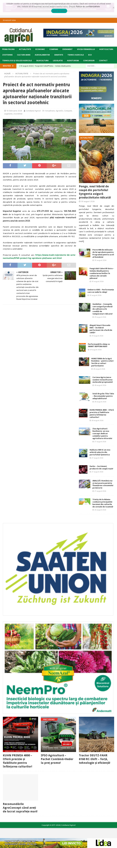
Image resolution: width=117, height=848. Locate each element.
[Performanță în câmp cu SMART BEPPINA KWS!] (82, 347)
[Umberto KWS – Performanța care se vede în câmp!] (82, 293)
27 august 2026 (100, 441)
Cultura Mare (23, 54)
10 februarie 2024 (14, 110)
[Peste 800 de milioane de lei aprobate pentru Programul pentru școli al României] (84, 253)
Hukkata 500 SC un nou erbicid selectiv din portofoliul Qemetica (100, 452)
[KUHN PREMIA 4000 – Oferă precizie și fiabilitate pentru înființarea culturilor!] (83, 413)
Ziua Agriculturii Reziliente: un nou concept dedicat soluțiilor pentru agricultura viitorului (102, 433)
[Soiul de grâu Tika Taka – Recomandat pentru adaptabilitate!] (84, 397)
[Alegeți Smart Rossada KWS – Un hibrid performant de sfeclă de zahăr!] (83, 328)
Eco (90, 54)
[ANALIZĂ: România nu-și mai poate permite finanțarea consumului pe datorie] (84, 484)
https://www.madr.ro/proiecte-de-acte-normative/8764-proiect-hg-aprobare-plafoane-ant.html (39, 256)
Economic (40, 49)
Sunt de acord (59, 11)
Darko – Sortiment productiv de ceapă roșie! (101, 467)
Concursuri (89, 60)
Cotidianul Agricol (33, 110)
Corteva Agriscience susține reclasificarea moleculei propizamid (102, 379)
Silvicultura (42, 60)
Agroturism (73, 60)
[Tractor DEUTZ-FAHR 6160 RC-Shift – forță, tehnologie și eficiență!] (96, 734)
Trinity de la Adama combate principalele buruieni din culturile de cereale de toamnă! (102, 503)
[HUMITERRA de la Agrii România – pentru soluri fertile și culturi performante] (84, 362)
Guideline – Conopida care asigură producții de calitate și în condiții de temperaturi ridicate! (102, 309)
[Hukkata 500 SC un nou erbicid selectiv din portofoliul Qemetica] (83, 453)
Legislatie (58, 60)
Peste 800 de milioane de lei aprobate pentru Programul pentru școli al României (103, 253)
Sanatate (58, 54)
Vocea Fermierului (86, 49)
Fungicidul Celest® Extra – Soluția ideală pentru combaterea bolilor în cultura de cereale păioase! (102, 273)
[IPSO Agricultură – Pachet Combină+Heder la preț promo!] (58, 734)
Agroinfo (59, 110)
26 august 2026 (100, 510)
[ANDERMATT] (58, 712)
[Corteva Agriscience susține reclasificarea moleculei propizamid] (84, 380)
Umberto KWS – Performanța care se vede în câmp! (100, 291)
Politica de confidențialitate (88, 6)
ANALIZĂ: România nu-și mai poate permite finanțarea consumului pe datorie (102, 484)
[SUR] (58, 613)
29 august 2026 (100, 317)
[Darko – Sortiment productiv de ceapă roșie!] (83, 469)
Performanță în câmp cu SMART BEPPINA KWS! (99, 345)
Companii (53, 49)
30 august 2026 (88, 201)
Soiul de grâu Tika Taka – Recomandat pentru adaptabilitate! (103, 396)
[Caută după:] (100, 65)
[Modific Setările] (113, 7)
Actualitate (25, 49)
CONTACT (103, 60)
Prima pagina (8, 49)
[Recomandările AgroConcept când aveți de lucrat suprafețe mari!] (20, 787)
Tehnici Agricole (75, 54)
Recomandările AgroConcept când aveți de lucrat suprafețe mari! (20, 807)
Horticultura (106, 49)
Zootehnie (7, 54)
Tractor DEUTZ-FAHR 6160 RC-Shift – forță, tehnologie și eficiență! (94, 759)
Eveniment (67, 49)
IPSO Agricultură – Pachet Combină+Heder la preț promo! (57, 759)
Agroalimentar (42, 54)
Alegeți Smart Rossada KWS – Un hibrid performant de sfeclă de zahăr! (101, 329)
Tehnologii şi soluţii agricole (17, 60)
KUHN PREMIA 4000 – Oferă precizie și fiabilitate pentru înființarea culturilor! (102, 413)
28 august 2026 (99, 369)
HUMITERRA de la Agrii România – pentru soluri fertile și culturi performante (102, 362)
